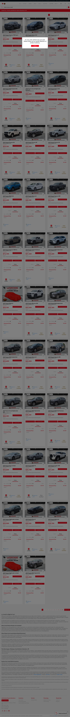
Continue (35, 45)
